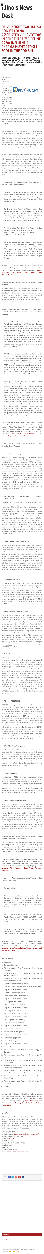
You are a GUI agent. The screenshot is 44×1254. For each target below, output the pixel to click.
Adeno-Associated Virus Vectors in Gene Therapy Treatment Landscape (22, 868)
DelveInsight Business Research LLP (26, 1134)
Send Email (10, 1138)
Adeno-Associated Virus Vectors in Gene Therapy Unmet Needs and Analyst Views (22, 948)
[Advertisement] (22, 1208)
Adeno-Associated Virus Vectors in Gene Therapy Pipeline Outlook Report (22, 272)
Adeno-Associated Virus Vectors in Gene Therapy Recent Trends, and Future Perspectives (22, 1103)
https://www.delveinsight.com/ (18, 1152)
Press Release (7, 1239)
